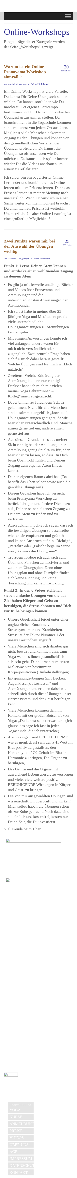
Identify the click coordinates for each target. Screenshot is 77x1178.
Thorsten (12, 258)
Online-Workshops (39, 84)
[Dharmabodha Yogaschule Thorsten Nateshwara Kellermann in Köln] (35, 8)
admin (11, 84)
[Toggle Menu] (68, 16)
